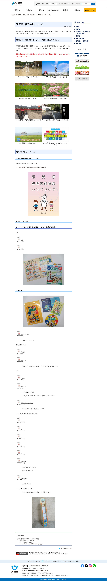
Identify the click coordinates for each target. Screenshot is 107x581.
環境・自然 (26, 14)
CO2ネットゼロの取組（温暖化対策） (41, 14)
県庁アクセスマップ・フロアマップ (39, 565)
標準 (53, 3)
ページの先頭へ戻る (66, 548)
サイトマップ (46, 561)
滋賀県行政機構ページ (40, 570)
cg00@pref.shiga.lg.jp (36, 543)
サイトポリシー (57, 561)
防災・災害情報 (91, 10)
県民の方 (18, 14)
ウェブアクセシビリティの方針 (71, 561)
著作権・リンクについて (34, 561)
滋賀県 (13, 14)
